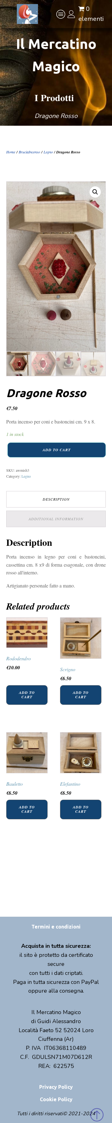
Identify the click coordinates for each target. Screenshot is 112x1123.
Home (10, 151)
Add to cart (57, 449)
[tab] (56, 499)
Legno (48, 151)
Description (56, 499)
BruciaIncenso (29, 151)
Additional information (56, 518)
